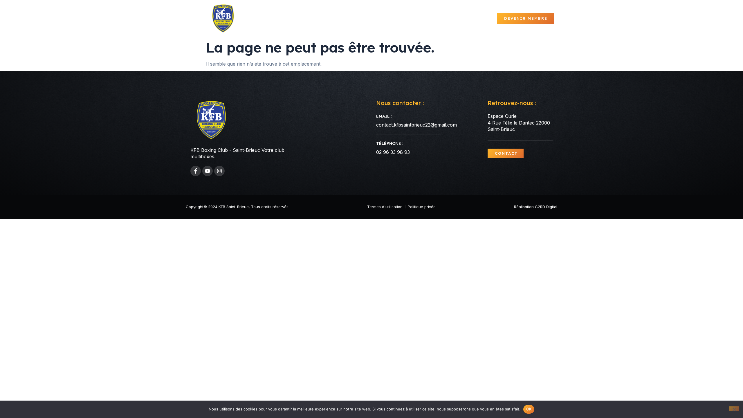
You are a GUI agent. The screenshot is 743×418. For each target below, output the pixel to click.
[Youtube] (207, 171)
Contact (482, 18)
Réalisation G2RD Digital (535, 206)
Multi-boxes (412, 18)
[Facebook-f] (195, 171)
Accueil (321, 18)
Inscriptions (449, 18)
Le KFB (378, 18)
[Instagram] (219, 171)
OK (529, 409)
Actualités (350, 18)
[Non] (734, 408)
